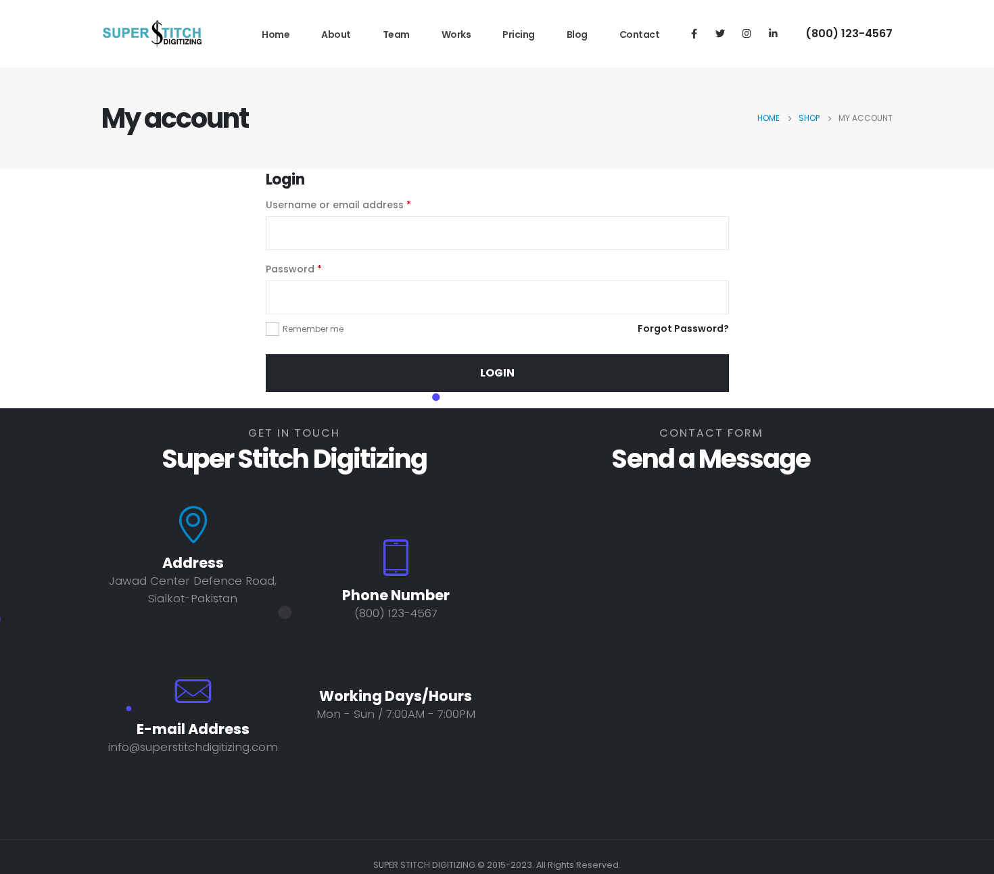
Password (294, 269)
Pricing (518, 34)
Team (396, 34)
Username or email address (338, 205)
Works (456, 34)
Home (275, 34)
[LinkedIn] (773, 33)
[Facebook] (694, 33)
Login (497, 373)
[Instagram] (746, 33)
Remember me (313, 329)
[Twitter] (720, 33)
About (336, 34)
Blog (577, 34)
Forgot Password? (683, 328)
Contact (639, 34)
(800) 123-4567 (849, 33)
